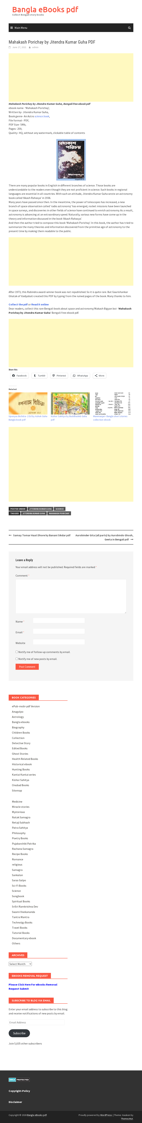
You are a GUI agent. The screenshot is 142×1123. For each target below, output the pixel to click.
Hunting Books (21, 769)
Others (16, 943)
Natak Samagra (21, 817)
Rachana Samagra (22, 848)
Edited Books (20, 748)
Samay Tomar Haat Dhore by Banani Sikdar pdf (41, 535)
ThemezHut (127, 1118)
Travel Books (19, 927)
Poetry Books (20, 838)
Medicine (17, 801)
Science (60, 509)
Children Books (21, 732)
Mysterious (18, 812)
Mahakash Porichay (59, 513)
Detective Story (21, 743)
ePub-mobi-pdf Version (26, 706)
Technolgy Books (22, 922)
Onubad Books (20, 785)
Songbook (18, 896)
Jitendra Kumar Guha (40, 509)
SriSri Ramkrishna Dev (25, 906)
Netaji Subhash (21, 822)
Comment (22, 575)
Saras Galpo (19, 880)
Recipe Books (20, 854)
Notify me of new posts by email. (37, 659)
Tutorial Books (21, 933)
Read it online (40, 304)
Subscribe (19, 1033)
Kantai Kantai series (24, 774)
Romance (17, 859)
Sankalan (17, 875)
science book (42, 116)
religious (17, 864)
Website (20, 643)
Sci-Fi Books (19, 885)
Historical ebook (22, 764)
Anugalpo (17, 711)
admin (35, 47)
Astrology (18, 717)
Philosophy (18, 833)
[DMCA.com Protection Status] (19, 1079)
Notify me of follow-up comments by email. (44, 652)
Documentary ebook (24, 938)
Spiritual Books (21, 901)
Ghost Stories (20, 753)
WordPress (106, 1115)
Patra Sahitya (20, 827)
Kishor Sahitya (20, 780)
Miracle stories (20, 806)
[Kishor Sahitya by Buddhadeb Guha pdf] (70, 403)
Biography (18, 727)
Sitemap (17, 790)
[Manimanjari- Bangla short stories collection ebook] (112, 403)
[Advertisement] (71, 77)
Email (20, 632)
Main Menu (21, 27)
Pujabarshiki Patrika (24, 843)
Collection (18, 738)
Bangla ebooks (21, 722)
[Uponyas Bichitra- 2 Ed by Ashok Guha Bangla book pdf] (28, 403)
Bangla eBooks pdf (45, 9)
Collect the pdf (18, 304)
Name (20, 621)
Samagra (17, 870)
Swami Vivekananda (23, 912)
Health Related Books (25, 759)
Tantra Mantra (20, 917)
